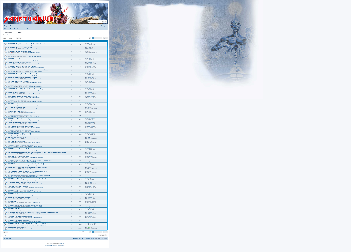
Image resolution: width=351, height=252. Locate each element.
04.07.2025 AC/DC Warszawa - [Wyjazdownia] (20, 126)
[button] (90, 38)
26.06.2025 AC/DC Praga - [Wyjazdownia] (19, 134)
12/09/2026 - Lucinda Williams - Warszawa (19, 62)
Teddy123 (13, 60)
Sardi (12, 228)
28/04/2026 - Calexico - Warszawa (17, 100)
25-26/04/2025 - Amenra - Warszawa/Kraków (20, 216)
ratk (11, 108)
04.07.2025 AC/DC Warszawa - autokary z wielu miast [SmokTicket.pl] (27, 167)
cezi (11, 112)
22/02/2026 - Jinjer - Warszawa (16, 141)
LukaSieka (13, 71)
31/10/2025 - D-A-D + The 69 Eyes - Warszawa (20, 190)
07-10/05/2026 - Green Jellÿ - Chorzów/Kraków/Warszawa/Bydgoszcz (27, 88)
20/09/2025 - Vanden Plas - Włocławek (18, 156)
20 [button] (104, 38)
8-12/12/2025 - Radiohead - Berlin (17, 107)
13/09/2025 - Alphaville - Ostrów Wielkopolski (20, 149)
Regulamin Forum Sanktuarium (17, 227)
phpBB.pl (62, 243)
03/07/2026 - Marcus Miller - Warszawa (18, 81)
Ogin (12, 161)
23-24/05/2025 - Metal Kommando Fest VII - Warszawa (23, 182)
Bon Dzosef (13, 78)
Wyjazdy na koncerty (35, 97)
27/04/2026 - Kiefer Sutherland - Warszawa (19, 85)
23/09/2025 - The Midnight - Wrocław (18, 186)
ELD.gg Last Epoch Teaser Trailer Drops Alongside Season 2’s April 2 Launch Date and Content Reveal (37, 152)
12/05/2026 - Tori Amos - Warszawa (17, 103)
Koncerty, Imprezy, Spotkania (33, 45)
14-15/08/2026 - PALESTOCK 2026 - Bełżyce (20, 47)
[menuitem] (11, 26)
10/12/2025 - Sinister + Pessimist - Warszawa (20, 145)
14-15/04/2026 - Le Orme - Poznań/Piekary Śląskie (22, 66)
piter (12, 165)
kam (12, 153)
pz (11, 52)
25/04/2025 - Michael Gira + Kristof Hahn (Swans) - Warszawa (25, 205)
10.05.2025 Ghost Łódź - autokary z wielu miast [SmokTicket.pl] (26, 164)
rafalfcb (12, 138)
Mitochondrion (12, 201)
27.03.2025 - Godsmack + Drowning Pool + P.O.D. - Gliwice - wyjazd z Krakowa (30, 160)
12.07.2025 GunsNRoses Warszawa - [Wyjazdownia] (22, 122)
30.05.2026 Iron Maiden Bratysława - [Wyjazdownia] (22, 96)
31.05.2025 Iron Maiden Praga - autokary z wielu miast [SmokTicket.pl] (27, 179)
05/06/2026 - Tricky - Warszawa (16, 92)
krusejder (13, 157)
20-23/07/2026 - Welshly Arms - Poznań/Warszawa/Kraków (24, 73)
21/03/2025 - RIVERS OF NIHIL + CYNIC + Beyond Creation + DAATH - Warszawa (30, 224)
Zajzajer (12, 48)
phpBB (52, 241)
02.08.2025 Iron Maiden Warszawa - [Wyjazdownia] (22, 119)
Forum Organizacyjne (32, 228)
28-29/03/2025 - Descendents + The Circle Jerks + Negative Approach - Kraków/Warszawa (33, 212)
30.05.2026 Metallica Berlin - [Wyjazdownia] (20, 115)
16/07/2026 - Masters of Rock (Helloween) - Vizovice (22, 77)
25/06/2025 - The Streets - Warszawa (18, 194)
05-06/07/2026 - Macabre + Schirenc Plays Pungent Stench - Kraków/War (28, 70)
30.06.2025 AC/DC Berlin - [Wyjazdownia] (19, 130)
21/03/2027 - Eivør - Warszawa (16, 58)
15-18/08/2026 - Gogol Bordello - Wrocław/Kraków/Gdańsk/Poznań (26, 43)
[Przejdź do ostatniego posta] (91, 43)
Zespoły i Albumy (36, 202)
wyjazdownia (13, 97)
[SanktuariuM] (37, 13)
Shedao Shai (13, 67)
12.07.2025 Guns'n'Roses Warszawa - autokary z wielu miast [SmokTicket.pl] (29, 175)
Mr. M (12, 45)
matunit (12, 150)
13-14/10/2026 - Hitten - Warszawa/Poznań (19, 51)
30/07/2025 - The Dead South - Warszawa (19, 197)
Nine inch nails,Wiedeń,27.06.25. (17, 137)
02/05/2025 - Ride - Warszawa (16, 209)
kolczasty (13, 183)
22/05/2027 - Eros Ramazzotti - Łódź (18, 55)
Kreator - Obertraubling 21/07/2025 (17, 111)
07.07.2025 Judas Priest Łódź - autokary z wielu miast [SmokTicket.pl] (27, 171)
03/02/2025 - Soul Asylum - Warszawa (18, 220)
